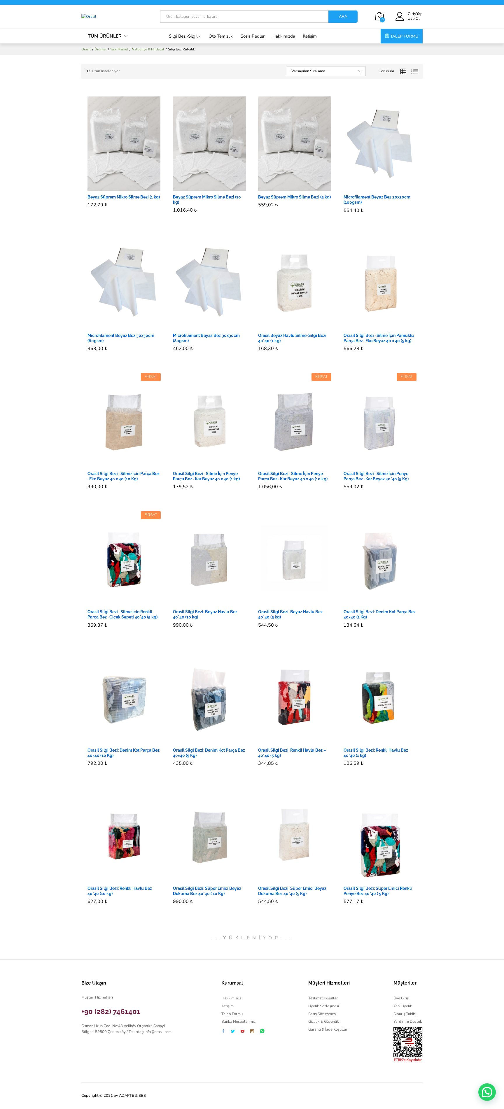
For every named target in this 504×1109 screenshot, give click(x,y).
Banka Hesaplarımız (238, 1021)
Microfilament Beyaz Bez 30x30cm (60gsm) (121, 338)
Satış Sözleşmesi (322, 1014)
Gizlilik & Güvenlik (323, 1021)
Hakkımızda (283, 36)
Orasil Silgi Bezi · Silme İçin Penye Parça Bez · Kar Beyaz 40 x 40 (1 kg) (206, 476)
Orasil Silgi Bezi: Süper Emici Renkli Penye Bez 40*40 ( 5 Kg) (378, 891)
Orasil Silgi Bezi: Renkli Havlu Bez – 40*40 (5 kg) (292, 753)
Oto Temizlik (221, 36)
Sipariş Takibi (404, 1014)
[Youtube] (242, 1032)
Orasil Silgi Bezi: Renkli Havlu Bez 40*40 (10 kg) (120, 891)
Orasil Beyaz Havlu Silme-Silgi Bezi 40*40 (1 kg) (292, 338)
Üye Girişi (401, 998)
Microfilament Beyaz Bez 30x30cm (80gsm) (206, 338)
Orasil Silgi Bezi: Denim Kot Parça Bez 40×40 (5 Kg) (209, 753)
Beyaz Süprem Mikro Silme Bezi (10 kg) (207, 200)
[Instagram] (252, 1032)
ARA (343, 16)
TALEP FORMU (404, 36)
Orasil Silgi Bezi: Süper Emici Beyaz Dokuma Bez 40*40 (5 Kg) (292, 891)
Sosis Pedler (253, 36)
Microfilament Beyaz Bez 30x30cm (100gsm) (377, 200)
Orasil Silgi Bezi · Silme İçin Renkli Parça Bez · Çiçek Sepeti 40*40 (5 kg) (123, 614)
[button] (117, 187)
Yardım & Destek (407, 1021)
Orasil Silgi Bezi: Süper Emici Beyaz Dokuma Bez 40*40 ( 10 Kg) (207, 891)
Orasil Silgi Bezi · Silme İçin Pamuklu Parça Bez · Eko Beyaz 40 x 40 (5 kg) (379, 338)
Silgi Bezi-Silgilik (185, 36)
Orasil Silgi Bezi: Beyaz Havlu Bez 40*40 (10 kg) (205, 614)
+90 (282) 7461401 (110, 1011)
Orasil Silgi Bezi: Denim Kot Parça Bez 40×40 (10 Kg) (124, 753)
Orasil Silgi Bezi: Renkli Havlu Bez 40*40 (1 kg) (376, 753)
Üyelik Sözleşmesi (323, 1006)
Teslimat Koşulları (323, 998)
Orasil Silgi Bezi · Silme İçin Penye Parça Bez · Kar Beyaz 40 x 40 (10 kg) (293, 476)
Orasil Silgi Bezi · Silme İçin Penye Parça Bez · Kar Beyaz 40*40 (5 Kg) (376, 476)
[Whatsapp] (262, 1031)
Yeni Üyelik (402, 1006)
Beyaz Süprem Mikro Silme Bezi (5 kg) (294, 197)
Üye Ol (414, 19)
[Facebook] (223, 1032)
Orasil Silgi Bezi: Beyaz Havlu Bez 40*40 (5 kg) (290, 614)
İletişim (310, 36)
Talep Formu (232, 1014)
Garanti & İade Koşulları (328, 1029)
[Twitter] (233, 1032)
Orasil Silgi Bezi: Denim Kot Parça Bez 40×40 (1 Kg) (380, 614)
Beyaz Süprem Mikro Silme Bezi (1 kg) (124, 197)
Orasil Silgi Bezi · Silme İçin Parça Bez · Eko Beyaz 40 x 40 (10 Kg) (124, 476)
